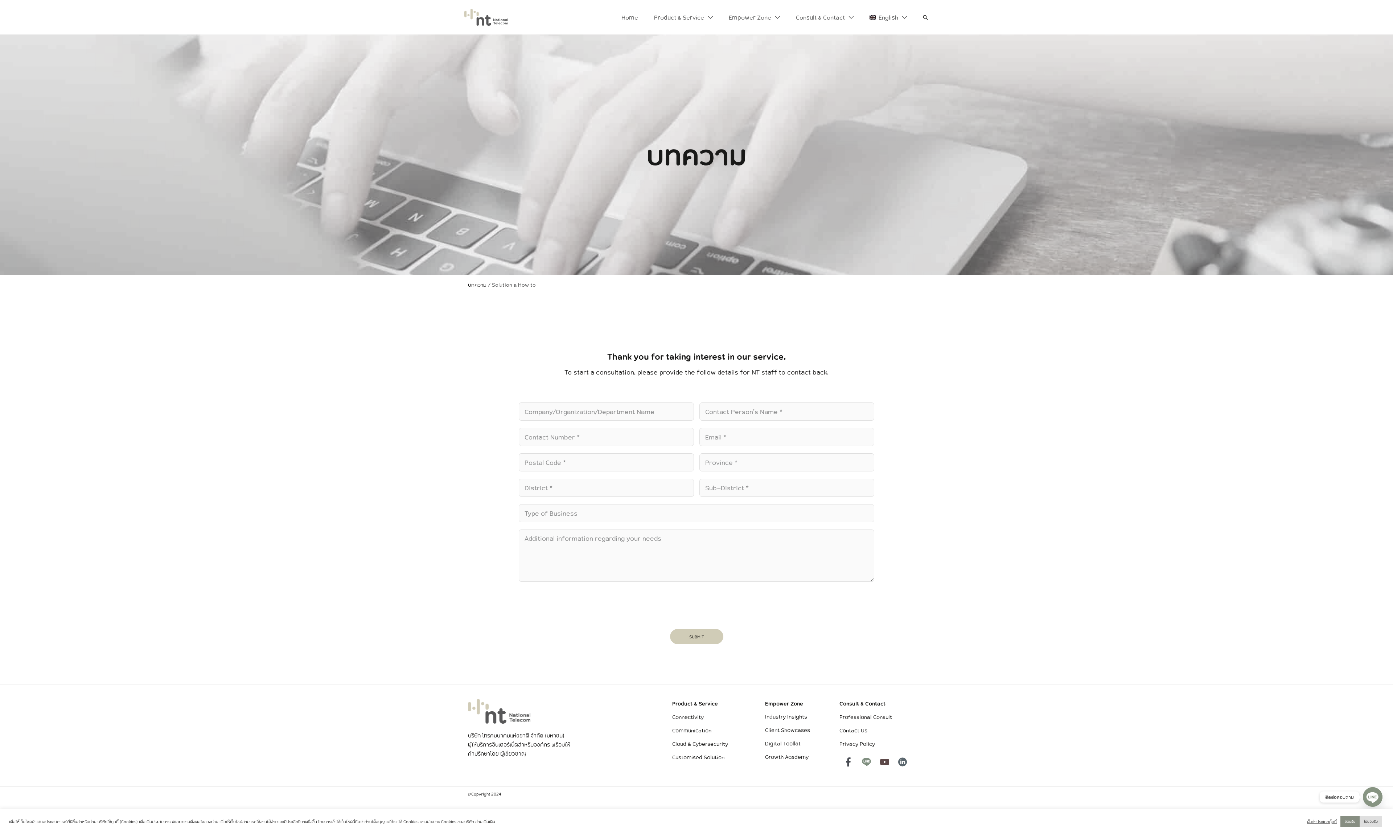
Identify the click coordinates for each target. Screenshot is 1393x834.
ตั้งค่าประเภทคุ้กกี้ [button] (1322, 822)
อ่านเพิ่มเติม (485, 822)
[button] (708, 17)
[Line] (1372, 797)
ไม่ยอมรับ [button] (1371, 821)
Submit (696, 636)
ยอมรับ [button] (1350, 821)
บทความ (477, 285)
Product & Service (695, 703)
